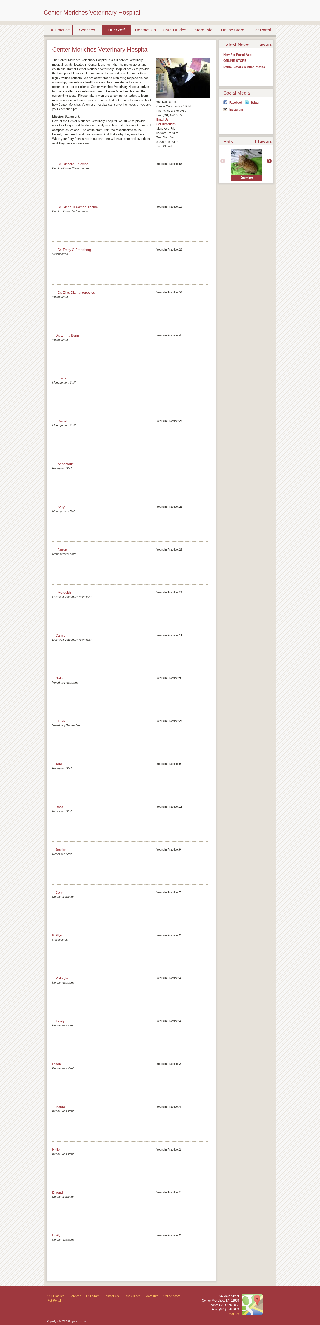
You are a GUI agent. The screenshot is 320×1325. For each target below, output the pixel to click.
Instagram (236, 109)
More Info (203, 30)
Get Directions (166, 124)
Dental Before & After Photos (244, 67)
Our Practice (58, 30)
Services (87, 30)
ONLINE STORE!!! (236, 61)
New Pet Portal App (237, 54)
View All (264, 45)
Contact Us (145, 30)
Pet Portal (262, 30)
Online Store (232, 30)
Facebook (235, 102)
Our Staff (116, 30)
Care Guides (174, 30)
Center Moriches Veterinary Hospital (92, 12)
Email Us (162, 119)
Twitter (255, 102)
